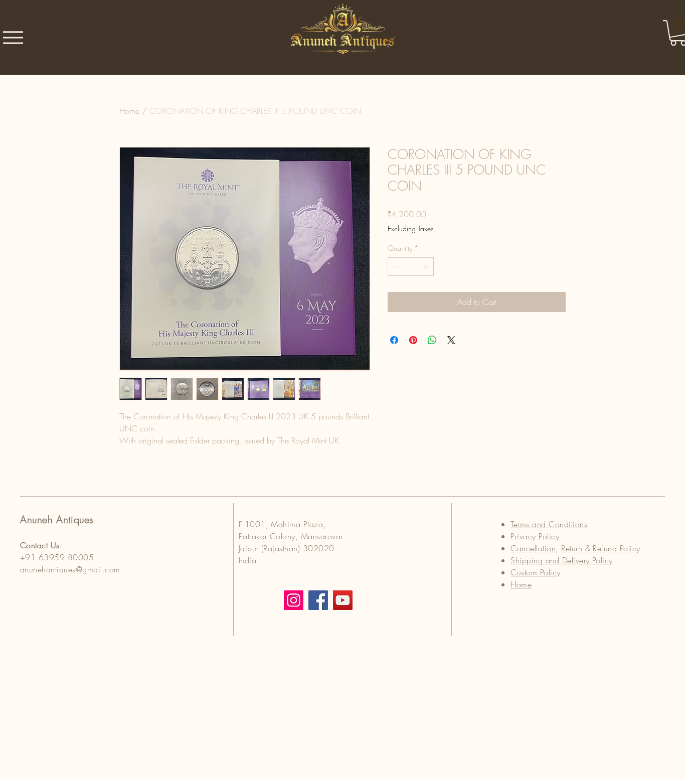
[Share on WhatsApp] (432, 340)
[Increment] (426, 266)
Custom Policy (535, 572)
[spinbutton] (411, 266)
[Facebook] (318, 600)
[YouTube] (343, 600)
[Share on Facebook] (394, 340)
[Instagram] (293, 600)
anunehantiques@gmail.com (70, 569)
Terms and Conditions (548, 524)
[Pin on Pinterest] (413, 340)
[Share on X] (451, 340)
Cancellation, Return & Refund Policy (575, 548)
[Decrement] (395, 266)
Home (129, 110)
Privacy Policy (534, 536)
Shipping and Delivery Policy (561, 560)
